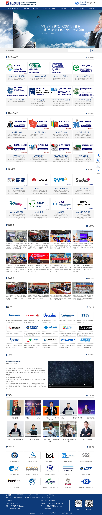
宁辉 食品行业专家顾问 (86, 439)
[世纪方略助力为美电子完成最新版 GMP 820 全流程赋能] (83, 230)
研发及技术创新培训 (83, 132)
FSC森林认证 (39, 212)
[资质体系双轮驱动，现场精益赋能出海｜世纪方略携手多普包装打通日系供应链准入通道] (16, 230)
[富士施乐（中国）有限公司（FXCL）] (32, 312)
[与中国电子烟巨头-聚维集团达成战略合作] (85, 337)
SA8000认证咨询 (39, 100)
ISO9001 (16, 366)
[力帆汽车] (68, 337)
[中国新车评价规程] (32, 324)
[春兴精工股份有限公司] (50, 312)
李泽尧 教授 (15, 418)
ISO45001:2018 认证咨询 (83, 76)
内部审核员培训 (17, 132)
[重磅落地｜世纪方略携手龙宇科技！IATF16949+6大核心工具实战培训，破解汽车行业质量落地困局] (60, 253)
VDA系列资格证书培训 (39, 132)
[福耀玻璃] (50, 337)
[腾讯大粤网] (68, 324)
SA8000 (41, 366)
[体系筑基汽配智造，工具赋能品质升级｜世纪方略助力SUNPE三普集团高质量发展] (60, 230)
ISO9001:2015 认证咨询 (61, 76)
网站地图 (69, 513)
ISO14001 (22, 366)
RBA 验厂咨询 (61, 212)
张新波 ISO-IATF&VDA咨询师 (69, 418)
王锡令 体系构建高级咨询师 (15, 439)
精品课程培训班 (83, 156)
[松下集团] (14, 312)
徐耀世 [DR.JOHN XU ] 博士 (33, 418)
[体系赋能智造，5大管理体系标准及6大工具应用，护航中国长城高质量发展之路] (38, 253)
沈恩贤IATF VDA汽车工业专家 (86, 418)
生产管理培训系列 (39, 156)
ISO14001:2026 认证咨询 (39, 76)
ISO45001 (28, 366)
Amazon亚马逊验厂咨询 (83, 212)
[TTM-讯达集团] (68, 312)
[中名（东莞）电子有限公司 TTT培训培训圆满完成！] (83, 283)
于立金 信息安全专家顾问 (33, 439)
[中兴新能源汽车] (85, 312)
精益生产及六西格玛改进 (61, 156)
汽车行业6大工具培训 (61, 132)
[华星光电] (32, 337)
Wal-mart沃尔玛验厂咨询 (61, 188)
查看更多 (91, 278)
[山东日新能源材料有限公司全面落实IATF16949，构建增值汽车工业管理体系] (38, 283)
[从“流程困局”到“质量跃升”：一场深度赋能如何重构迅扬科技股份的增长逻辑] (38, 230)
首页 (7, 497)
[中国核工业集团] (14, 337)
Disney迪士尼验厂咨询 (17, 212)
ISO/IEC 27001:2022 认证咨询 (61, 100)
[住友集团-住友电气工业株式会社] (50, 324)
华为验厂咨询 (39, 188)
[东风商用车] (14, 324)
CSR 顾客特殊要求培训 (17, 156)
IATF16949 (9, 366)
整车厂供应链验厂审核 (17, 188)
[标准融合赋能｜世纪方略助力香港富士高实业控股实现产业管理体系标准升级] (16, 283)
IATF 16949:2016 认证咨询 (17, 76)
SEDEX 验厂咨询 (83, 188)
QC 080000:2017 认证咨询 (83, 100)
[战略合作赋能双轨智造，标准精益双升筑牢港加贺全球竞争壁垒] (60, 283)
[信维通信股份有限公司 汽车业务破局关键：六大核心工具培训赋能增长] (83, 253)
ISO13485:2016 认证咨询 (17, 100)
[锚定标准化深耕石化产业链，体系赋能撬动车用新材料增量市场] (16, 253)
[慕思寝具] (85, 324)
